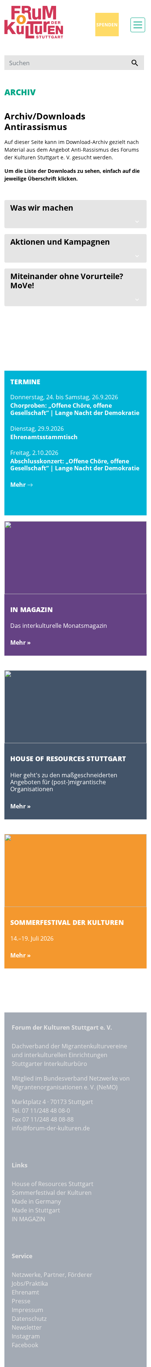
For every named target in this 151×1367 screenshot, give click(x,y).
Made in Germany (36, 1201)
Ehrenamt (25, 1292)
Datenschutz (29, 1319)
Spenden (107, 25)
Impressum (27, 1310)
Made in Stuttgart (36, 1210)
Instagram (26, 1336)
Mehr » (20, 642)
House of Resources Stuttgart (52, 1184)
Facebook (25, 1345)
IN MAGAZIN (28, 1219)
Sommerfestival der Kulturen (52, 1193)
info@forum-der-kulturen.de (51, 1128)
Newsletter (27, 1327)
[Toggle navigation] (137, 25)
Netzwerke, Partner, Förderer (52, 1275)
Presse (21, 1301)
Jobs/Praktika (30, 1283)
